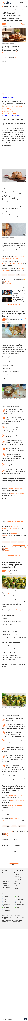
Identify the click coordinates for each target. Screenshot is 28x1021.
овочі (4, 274)
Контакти (4, 877)
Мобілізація (17, 858)
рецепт (13, 541)
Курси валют (5, 885)
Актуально (5, 839)
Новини (12, 6)
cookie (11, 1019)
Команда (4, 883)
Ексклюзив (5, 852)
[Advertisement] (14, 76)
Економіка (24, 6)
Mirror (16, 57)
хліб (18, 274)
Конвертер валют (6, 887)
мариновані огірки (13, 593)
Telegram (6, 899)
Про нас (4, 873)
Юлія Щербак (7, 549)
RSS (18, 907)
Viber (5, 902)
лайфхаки (11, 274)
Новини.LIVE (11, 359)
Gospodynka (19, 610)
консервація (6, 541)
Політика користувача (17, 873)
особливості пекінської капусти (12, 263)
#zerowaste (8, 106)
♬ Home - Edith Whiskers (11, 116)
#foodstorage (7, 108)
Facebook (6, 907)
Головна (4, 9)
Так (25, 1019)
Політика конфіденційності (18, 877)
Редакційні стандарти (17, 884)
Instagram (7, 904)
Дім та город (5, 845)
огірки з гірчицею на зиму (16, 488)
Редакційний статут (17, 880)
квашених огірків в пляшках (16, 521)
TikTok (19, 896)
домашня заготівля (10, 342)
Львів (3, 858)
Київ (15, 852)
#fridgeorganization (9, 111)
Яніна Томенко (8, 282)
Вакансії (4, 875)
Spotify (19, 902)
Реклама (4, 879)
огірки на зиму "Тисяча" (17, 493)
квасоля (21, 541)
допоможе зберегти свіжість (11, 52)
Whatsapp (7, 910)
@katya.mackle (8, 98)
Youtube (6, 896)
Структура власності (7, 881)
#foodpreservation (9, 113)
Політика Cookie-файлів (18, 887)
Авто (15, 839)
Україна (5, 6)
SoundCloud (20, 904)
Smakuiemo (19, 357)
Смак (9, 9)
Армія (17, 6)
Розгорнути (14, 864)
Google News (20, 899)
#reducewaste (19, 106)
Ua (21, 2)
